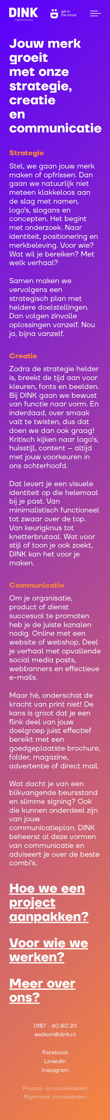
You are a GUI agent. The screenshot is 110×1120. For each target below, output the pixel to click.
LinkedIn (55, 1061)
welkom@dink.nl (55, 1034)
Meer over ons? (42, 990)
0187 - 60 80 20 (55, 1025)
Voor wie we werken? (48, 950)
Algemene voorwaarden (55, 1096)
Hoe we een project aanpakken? (49, 902)
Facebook (55, 1052)
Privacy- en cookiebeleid (55, 1088)
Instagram (55, 1070)
